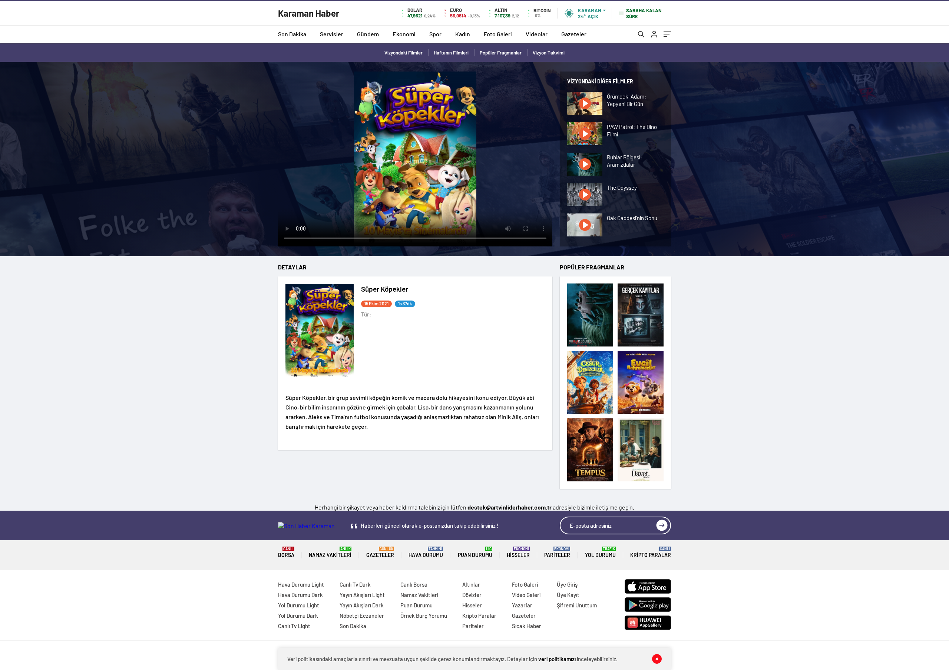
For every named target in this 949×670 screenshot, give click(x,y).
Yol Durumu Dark (298, 615)
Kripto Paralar (650, 552)
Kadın (462, 33)
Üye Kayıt (568, 594)
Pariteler (557, 552)
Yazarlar (522, 605)
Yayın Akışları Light (362, 594)
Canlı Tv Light (294, 626)
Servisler (331, 33)
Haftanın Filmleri (451, 53)
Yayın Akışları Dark (362, 605)
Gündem (368, 33)
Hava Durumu (426, 552)
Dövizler (472, 594)
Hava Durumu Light (301, 584)
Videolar (537, 33)
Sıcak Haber (526, 626)
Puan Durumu (475, 552)
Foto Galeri (498, 33)
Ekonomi (404, 33)
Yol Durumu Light (298, 605)
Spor (435, 33)
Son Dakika (292, 33)
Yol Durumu (600, 552)
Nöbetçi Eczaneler (362, 615)
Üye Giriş (567, 584)
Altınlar (471, 584)
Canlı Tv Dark (355, 584)
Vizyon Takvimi (549, 53)
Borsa (286, 552)
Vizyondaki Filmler (403, 53)
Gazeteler (573, 33)
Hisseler (518, 552)
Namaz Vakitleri (330, 552)
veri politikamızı (557, 659)
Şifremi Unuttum (577, 605)
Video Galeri (526, 594)
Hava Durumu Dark (300, 594)
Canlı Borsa (413, 584)
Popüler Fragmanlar (501, 53)
